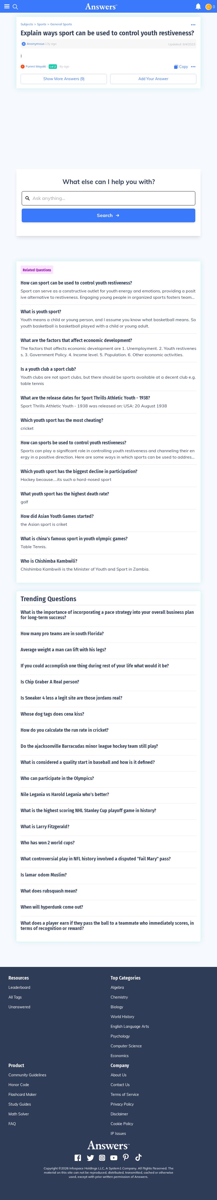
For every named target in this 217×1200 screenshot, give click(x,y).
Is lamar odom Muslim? (44, 875)
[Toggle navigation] (7, 6)
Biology (117, 1007)
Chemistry (119, 997)
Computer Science (126, 1046)
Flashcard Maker (22, 1094)
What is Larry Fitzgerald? (45, 827)
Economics (120, 1055)
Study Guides (19, 1104)
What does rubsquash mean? (49, 891)
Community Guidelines (27, 1075)
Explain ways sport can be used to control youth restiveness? (107, 33)
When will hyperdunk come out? (52, 907)
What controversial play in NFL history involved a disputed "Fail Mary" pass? (96, 859)
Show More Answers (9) (63, 78)
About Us (118, 1075)
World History (122, 1016)
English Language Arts (130, 1026)
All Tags (15, 997)
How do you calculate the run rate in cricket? (64, 730)
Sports (41, 24)
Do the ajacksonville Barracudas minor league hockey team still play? (89, 746)
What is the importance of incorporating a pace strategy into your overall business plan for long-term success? (107, 614)
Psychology (120, 1036)
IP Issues (118, 1133)
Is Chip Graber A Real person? (50, 682)
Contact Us (120, 1084)
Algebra (117, 987)
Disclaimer (119, 1114)
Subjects (27, 24)
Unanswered (19, 1007)
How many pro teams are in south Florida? (62, 634)
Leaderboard (19, 987)
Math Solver (18, 1114)
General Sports (61, 24)
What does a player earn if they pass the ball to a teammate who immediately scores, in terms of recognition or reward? (107, 925)
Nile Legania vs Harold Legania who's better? (65, 794)
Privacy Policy (122, 1104)
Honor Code (18, 1084)
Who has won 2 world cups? (48, 843)
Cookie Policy (122, 1123)
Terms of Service (125, 1094)
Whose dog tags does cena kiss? (52, 714)
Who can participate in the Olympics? (57, 778)
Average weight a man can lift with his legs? (63, 650)
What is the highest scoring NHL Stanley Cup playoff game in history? (88, 810)
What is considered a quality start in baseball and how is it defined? (88, 762)
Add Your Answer (153, 78)
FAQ (12, 1123)
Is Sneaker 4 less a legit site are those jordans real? (71, 698)
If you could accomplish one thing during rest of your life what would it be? (95, 666)
